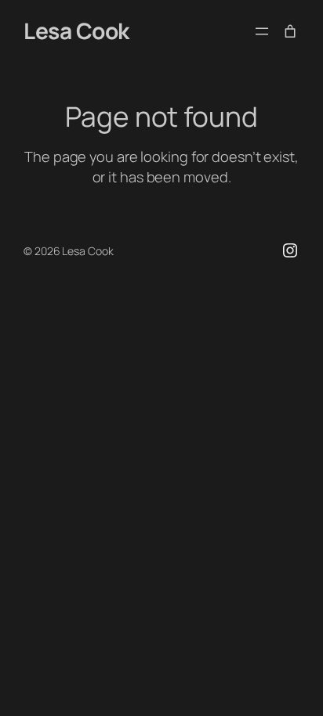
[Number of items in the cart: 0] (290, 31)
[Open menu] (261, 31)
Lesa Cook (76, 30)
